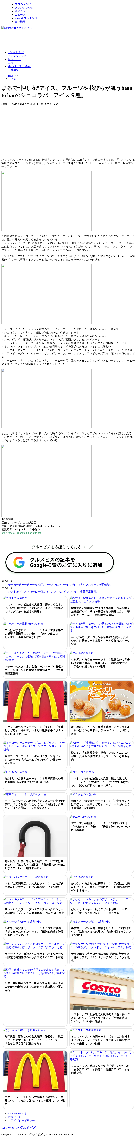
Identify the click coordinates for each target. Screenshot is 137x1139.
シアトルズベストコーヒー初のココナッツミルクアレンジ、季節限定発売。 (53, 591)
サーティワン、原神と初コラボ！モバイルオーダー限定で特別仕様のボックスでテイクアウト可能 (34, 955)
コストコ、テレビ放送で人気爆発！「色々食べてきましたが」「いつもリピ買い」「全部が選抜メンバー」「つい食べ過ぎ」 (100, 1018)
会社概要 (20, 21)
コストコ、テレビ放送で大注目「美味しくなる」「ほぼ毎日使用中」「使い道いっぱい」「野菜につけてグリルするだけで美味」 (34, 608)
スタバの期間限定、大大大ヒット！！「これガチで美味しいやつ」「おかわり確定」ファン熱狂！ (34, 885)
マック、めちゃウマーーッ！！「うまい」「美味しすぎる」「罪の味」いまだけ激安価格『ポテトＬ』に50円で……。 (34, 730)
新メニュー (21, 11)
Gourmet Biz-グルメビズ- (19, 1127)
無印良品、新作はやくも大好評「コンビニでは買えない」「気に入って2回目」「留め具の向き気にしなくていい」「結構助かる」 (35, 865)
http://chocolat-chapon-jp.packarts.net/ (21, 532)
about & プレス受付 (26, 18)
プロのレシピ (23, 4)
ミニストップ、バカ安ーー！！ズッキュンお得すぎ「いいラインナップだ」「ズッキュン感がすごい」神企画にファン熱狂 (100, 1040)
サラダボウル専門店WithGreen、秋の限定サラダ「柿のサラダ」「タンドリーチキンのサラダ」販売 (100, 957)
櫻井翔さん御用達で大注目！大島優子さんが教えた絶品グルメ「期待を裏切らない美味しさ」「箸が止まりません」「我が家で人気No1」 (100, 611)
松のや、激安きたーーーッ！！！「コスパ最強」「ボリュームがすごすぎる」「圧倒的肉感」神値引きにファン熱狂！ (34, 931)
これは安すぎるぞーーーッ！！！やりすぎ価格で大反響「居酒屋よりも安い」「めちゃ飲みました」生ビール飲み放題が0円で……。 (34, 634)
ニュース (20, 14)
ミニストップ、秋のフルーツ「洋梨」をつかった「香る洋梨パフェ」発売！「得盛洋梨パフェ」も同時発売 (100, 1069)
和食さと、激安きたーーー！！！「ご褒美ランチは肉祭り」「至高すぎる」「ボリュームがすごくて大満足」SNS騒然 (100, 804)
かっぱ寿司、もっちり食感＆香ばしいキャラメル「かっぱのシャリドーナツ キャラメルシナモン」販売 (100, 730)
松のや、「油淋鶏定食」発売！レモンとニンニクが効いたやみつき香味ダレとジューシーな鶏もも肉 (100, 756)
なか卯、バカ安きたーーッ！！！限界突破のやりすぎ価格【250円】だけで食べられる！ (34, 780)
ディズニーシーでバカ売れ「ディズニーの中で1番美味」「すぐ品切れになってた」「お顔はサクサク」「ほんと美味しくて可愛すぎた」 (35, 804)
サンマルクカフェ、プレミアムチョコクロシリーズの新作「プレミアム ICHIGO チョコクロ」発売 (34, 911)
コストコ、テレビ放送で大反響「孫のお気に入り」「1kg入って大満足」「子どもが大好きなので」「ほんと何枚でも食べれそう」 (100, 782)
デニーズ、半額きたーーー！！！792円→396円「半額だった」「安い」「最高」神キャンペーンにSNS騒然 (100, 826)
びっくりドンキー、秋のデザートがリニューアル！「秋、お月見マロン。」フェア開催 (99, 911)
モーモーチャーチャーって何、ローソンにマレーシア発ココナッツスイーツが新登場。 (60, 584)
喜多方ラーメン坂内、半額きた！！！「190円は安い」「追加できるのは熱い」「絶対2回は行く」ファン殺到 (101, 931)
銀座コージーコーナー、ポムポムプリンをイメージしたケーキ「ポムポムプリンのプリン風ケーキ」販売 (34, 760)
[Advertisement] (62, 39)
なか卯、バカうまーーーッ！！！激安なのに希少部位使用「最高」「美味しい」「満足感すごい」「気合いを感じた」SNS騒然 (100, 663)
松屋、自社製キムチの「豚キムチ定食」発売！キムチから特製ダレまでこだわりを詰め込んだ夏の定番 (34, 987)
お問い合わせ (16, 1117)
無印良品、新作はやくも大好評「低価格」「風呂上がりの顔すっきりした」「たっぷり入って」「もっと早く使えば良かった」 (34, 1040)
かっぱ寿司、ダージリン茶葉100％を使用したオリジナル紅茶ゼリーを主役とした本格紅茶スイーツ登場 (101, 641)
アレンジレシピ (24, 7)
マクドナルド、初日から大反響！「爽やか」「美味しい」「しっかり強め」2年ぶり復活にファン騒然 (35, 1100)
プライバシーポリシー (21, 1120)
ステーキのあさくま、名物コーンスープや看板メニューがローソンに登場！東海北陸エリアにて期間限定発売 (34, 670)
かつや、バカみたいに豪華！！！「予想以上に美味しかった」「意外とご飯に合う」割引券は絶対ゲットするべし (100, 887)
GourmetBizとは (17, 1113)
